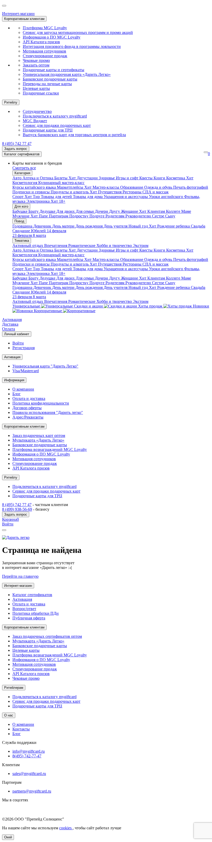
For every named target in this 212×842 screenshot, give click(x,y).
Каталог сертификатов (22, 154)
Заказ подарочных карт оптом (38, 435)
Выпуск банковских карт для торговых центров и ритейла (74, 135)
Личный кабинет (16, 334)
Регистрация (23, 348)
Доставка (10, 324)
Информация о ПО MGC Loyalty (51, 37)
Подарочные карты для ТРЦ (48, 130)
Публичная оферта (28, 618)
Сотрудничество (37, 111)
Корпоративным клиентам (24, 19)
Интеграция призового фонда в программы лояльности (72, 46)
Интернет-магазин (18, 13)
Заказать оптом (36, 65)
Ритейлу (10, 102)
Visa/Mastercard (25, 371)
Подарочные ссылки (41, 93)
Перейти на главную (20, 576)
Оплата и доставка (28, 398)
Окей (8, 837)
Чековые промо (36, 60)
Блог (16, 394)
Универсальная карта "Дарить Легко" (45, 366)
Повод (19, 221)
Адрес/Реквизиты (27, 417)
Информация (14, 380)
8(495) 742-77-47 (26, 756)
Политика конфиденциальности (40, 403)
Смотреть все (24, 168)
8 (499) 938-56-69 (17, 509)
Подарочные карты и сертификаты (53, 70)
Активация (12, 319)
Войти (18, 343)
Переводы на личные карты (47, 84)
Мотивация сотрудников (44, 51)
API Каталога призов (41, 42)
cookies (66, 828)
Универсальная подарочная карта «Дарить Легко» (67, 74)
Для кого (21, 206)
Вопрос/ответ (24, 608)
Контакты (21, 729)
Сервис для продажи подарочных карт (57, 125)
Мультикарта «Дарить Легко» (38, 440)
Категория (22, 173)
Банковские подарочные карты (50, 79)
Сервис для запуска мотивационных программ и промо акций (78, 32)
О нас (8, 715)
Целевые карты (36, 88)
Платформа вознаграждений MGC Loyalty (49, 449)
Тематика (21, 241)
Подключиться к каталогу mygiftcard (55, 116)
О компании (23, 389)
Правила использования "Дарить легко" (47, 412)
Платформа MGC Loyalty (45, 28)
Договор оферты (27, 408)
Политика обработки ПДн (35, 613)
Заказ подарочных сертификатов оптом (47, 636)
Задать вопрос (15, 149)
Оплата (8, 329)
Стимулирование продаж (45, 56)
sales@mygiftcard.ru (29, 773)
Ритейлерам (13, 688)
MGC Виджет (35, 121)
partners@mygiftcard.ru (31, 791)
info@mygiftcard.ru (28, 751)
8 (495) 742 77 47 (17, 143)
